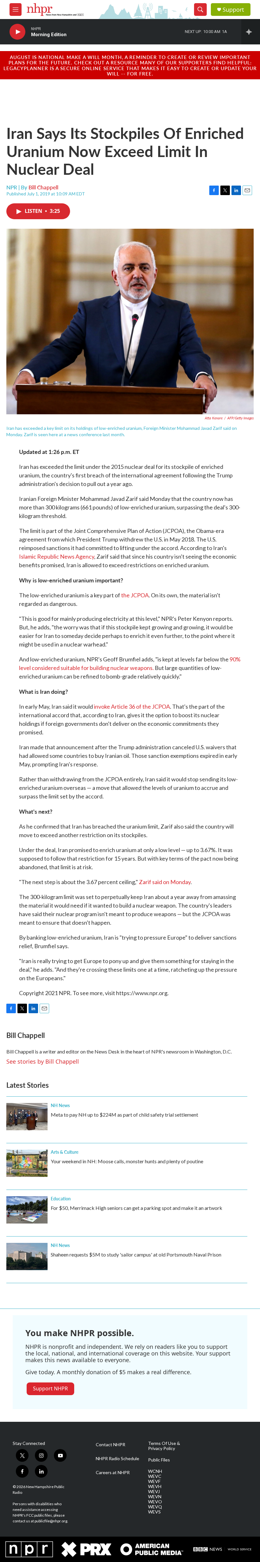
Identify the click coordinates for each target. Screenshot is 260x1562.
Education (61, 1198)
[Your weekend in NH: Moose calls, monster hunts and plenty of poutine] (27, 1163)
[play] (17, 32)
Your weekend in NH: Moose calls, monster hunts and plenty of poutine (127, 1161)
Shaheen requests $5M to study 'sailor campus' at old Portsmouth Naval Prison (136, 1254)
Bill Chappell (43, 187)
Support (233, 9)
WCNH (155, 1471)
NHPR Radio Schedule (117, 1458)
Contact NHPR (110, 1444)
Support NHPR (50, 1388)
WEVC (154, 1476)
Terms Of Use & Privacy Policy (164, 1446)
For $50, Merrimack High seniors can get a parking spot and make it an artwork (136, 1208)
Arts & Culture (64, 1152)
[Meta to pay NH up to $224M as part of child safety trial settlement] (27, 1116)
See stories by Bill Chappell (42, 1061)
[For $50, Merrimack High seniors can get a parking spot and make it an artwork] (27, 1210)
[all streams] (250, 31)
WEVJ (154, 1491)
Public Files (159, 1459)
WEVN (154, 1496)
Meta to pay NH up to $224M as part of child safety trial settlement (124, 1115)
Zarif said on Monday (165, 881)
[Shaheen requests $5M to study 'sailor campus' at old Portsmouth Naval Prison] (27, 1256)
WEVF (154, 1481)
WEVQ (155, 1506)
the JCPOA (135, 595)
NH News (60, 1105)
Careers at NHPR (113, 1472)
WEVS (154, 1511)
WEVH (154, 1486)
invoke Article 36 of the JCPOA (132, 706)
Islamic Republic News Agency (56, 556)
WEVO (155, 1501)
